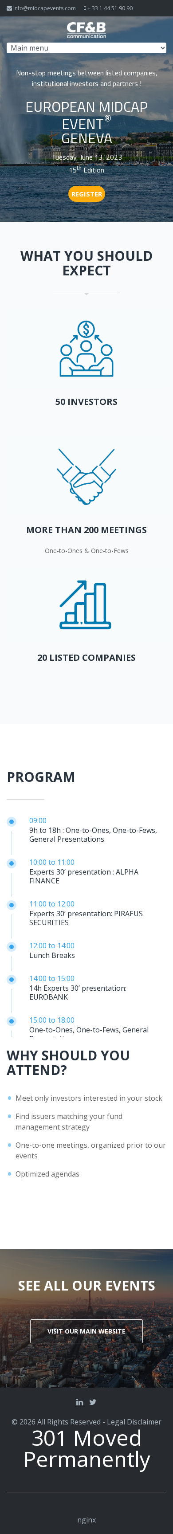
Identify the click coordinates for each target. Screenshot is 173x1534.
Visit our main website (86, 1331)
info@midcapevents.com (44, 8)
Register (86, 193)
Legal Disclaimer (134, 1422)
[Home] (86, 27)
